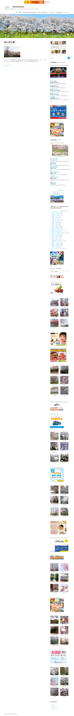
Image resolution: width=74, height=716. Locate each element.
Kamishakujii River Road (54, 169)
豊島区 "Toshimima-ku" (56, 245)
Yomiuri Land (52, 87)
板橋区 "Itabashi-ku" (56, 231)
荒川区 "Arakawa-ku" (56, 243)
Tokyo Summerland (54, 91)
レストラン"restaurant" (56, 213)
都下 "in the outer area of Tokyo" (58, 248)
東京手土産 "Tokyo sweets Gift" (58, 230)
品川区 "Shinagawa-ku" (56, 222)
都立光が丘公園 (55, 177)
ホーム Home (18, 12)
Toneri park (52, 185)
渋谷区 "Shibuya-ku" (56, 236)
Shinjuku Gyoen (53, 165)
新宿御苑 (54, 162)
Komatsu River (62, 156)
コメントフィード (55, 707)
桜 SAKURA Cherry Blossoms (29, 12)
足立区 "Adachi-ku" (56, 247)
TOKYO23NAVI (11, 44)
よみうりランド (55, 85)
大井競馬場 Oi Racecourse (55, 78)
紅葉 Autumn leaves (42, 12)
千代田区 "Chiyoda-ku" (56, 219)
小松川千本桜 (57, 156)
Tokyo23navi (18, 6)
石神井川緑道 (54, 166)
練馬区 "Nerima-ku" (56, 241)
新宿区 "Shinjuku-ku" (56, 227)
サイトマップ (66, 12)
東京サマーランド (55, 89)
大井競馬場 (54, 81)
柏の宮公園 (7, 65)
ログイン (53, 704)
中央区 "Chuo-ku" (55, 216)
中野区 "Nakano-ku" (56, 217)
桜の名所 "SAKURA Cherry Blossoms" (59, 232)
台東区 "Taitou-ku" (55, 221)
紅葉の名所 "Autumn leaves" (57, 240)
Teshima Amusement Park (55, 99)
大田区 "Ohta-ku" (55, 225)
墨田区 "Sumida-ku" (56, 223)
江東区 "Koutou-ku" (56, 235)
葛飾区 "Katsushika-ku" (56, 244)
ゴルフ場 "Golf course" (56, 212)
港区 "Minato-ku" (55, 237)
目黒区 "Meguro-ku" (56, 239)
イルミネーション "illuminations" (58, 210)
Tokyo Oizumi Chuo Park (55, 174)
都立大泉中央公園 (55, 171)
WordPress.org (54, 708)
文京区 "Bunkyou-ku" (56, 226)
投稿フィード (54, 706)
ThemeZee (16, 713)
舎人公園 (54, 182)
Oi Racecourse (53, 83)
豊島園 (53, 97)
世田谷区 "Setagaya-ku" (56, 214)
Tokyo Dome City (53, 95)
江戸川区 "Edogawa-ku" (56, 234)
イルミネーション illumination (55, 12)
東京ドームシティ (55, 93)
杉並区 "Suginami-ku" (56, 228)
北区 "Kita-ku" (55, 218)
